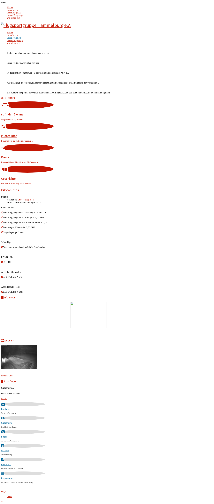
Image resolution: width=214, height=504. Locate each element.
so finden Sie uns (12, 114)
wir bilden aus (13, 18)
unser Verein (12, 10)
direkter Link (7, 375)
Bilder (4, 436)
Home (10, 7)
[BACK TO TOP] (2, 486)
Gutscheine (6, 422)
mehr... (4, 398)
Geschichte (8, 179)
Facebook (6, 464)
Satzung (5, 450)
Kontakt (5, 408)
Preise (5, 157)
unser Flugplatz (14, 12)
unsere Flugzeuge (15, 15)
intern (9, 496)
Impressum (7, 478)
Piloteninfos (9, 136)
